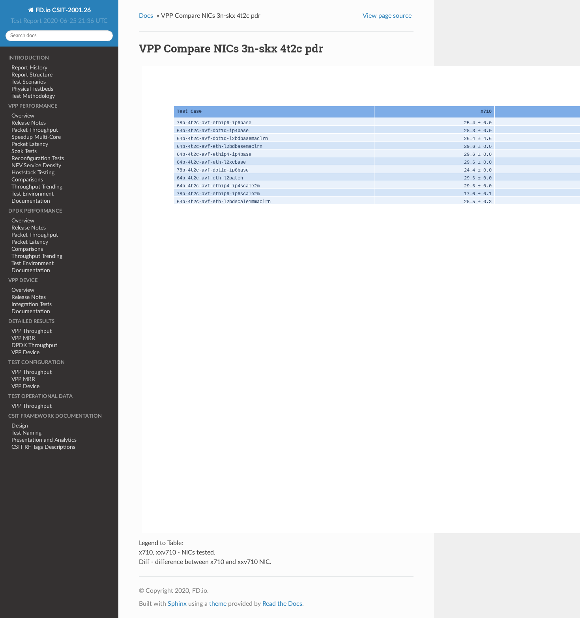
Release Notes (28, 123)
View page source (387, 16)
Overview (22, 116)
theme (217, 604)
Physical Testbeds (32, 89)
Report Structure (31, 75)
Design (19, 426)
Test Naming (26, 433)
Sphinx (177, 604)
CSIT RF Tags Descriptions (43, 447)
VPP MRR (23, 338)
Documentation (30, 201)
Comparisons (27, 180)
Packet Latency (29, 144)
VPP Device (25, 352)
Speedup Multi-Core (36, 137)
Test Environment (32, 194)
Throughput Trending (36, 187)
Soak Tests (24, 151)
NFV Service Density (36, 165)
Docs (146, 16)
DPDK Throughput (34, 345)
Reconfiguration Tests (37, 158)
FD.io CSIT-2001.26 (62, 10)
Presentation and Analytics (44, 440)
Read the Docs (282, 604)
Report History (29, 68)
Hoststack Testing (32, 173)
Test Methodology (33, 96)
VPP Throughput (31, 331)
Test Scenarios (28, 82)
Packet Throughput (34, 130)
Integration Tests (31, 304)
